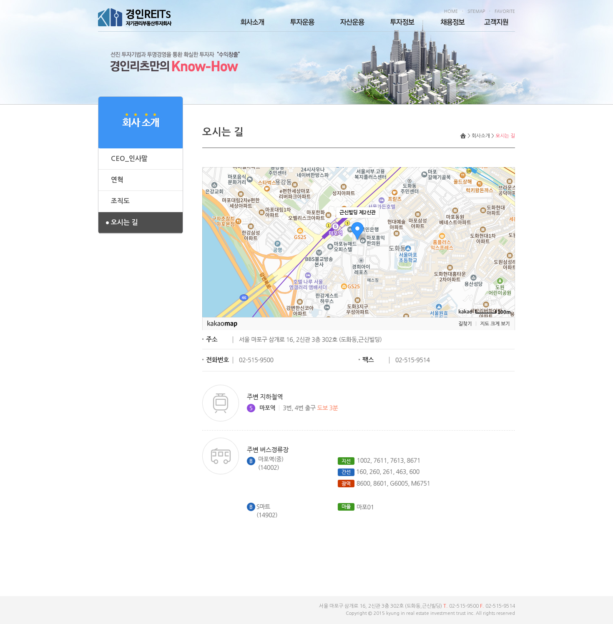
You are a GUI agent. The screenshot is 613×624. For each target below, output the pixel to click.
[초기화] (504, 257)
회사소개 (481, 135)
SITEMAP (476, 11)
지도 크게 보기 (495, 323)
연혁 (117, 180)
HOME (451, 11)
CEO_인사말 (129, 158)
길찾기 (465, 323)
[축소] (504, 241)
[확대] (504, 227)
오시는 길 (124, 222)
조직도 (120, 201)
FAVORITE (505, 11)
